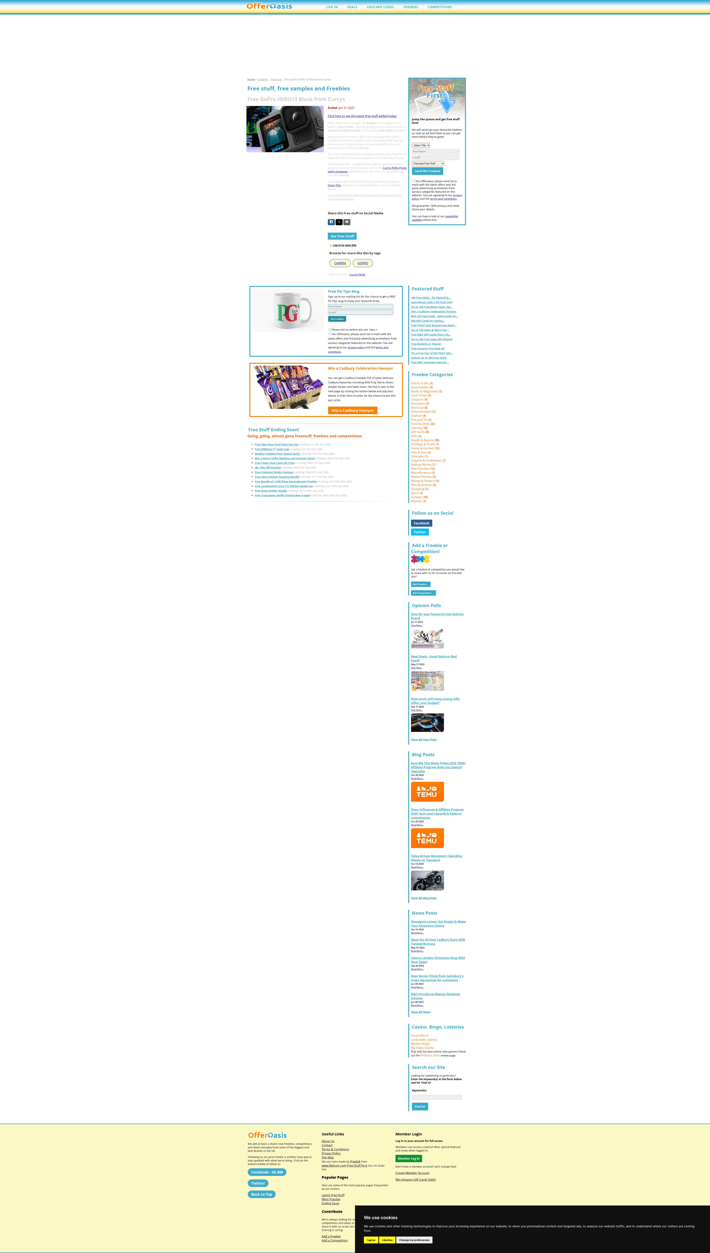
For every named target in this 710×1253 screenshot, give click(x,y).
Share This (334, 185)
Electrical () (419, 408)
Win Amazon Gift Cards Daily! (415, 1180)
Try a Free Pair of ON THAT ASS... (432, 353)
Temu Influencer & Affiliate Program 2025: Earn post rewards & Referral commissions (437, 814)
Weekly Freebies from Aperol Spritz (277, 453)
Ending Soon (330, 1203)
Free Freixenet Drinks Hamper (274, 472)
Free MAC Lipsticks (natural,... (430, 362)
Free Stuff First (357, 1166)
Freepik (355, 1161)
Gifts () (416, 436)
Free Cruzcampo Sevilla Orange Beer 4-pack (282, 495)
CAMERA (340, 263)
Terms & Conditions (335, 1149)
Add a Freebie (331, 1236)
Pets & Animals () (423, 485)
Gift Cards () (420, 432)
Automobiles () (422, 387)
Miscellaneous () (423, 473)
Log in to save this (344, 245)
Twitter (420, 532)
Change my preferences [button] (414, 1240)
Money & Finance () (425, 481)
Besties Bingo (420, 1044)
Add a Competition (335, 1240)
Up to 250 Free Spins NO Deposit (432, 339)
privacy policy (356, 347)
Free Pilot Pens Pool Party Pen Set (276, 444)
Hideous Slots (430, 1055)
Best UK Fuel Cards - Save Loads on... (434, 316)
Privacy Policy (331, 1153)
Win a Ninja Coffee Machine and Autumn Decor (285, 458)
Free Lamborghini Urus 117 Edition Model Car (284, 486)
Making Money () (423, 464)
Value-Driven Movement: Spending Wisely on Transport (436, 858)
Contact (327, 1145)
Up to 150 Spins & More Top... (430, 330)
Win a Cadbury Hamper (353, 410)
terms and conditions (443, 198)
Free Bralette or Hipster (426, 344)
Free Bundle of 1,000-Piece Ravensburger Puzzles (286, 481)
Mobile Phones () (423, 477)
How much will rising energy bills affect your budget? (435, 701)
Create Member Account (412, 1173)
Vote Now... (416, 625)
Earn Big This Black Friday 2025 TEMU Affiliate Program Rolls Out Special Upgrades (438, 767)
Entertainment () (423, 412)
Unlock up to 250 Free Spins (429, 357)
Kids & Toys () (421, 452)
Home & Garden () (425, 448)
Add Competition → (423, 593)
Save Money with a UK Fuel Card (431, 302)
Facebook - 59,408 (267, 1172)
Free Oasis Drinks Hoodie (271, 490)
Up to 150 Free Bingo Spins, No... (432, 307)
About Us (328, 1141)
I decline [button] (387, 1240)
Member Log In (409, 1158)
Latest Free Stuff (333, 1195)
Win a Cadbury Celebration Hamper (433, 311)
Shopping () (420, 489)
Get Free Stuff (342, 236)
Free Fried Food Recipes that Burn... (434, 325)
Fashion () (418, 416)
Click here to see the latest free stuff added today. (362, 116)
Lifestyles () (419, 456)
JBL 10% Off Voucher (268, 467)
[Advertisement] (355, 46)
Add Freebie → (421, 584)
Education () (420, 403)
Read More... (417, 778)
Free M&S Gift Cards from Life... (431, 334)
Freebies (263, 79)
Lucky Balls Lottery (424, 1040)
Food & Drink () (423, 424)
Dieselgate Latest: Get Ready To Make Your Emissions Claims (438, 924)
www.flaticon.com (334, 1166)
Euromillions (420, 1036)
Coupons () (419, 399)
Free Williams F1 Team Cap (272, 449)
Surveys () (419, 497)
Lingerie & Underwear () (428, 460)
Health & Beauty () (425, 440)
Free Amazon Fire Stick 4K (427, 348)
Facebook (422, 523)
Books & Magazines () (426, 391)
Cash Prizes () (421, 395)
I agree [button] (371, 1240)
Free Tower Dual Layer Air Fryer (275, 463)
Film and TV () (421, 420)
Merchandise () (423, 469)
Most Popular (331, 1199)
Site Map (328, 1157)
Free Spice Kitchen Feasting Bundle (277, 477)
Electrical (276, 79)
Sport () (417, 493)
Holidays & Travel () (425, 444)
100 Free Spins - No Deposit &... (431, 297)
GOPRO (363, 263)
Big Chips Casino (422, 1048)
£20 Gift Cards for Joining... (428, 320)
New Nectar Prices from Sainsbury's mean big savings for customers (437, 978)
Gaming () (419, 428)
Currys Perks (357, 274)
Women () (418, 501)
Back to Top (261, 1194)
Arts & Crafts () (422, 383)
